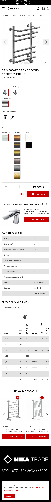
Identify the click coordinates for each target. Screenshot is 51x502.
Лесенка (39, 15)
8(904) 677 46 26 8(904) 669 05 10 (25, 472)
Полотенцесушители (26, 15)
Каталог (13, 15)
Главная (5, 15)
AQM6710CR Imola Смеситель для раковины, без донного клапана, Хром (36, 211)
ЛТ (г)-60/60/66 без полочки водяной (13, 430)
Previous (3, 414)
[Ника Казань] (25, 459)
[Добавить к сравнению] (17, 397)
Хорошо (9, 496)
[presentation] (42, 204)
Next (47, 414)
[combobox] (25, 307)
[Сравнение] (43, 8)
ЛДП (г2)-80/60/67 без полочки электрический (37, 430)
